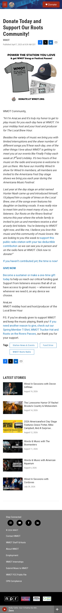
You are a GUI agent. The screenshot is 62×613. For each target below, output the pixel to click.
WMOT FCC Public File (16, 575)
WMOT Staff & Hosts (16, 542)
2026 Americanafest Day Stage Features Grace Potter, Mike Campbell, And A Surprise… (40, 425)
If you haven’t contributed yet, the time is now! (30, 261)
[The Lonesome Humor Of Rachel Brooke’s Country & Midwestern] (13, 407)
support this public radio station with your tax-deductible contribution (29, 242)
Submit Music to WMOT (17, 568)
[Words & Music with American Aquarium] (13, 465)
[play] (4, 609)
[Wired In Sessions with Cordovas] (13, 483)
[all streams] (58, 609)
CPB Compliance (14, 581)
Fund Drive (48, 345)
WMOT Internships (14, 562)
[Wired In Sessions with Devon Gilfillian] (13, 388)
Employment (12, 555)
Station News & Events (24, 345)
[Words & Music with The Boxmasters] (13, 446)
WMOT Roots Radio (22, 352)
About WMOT (12, 549)
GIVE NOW (9, 268)
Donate (52, 4)
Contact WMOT (13, 536)
